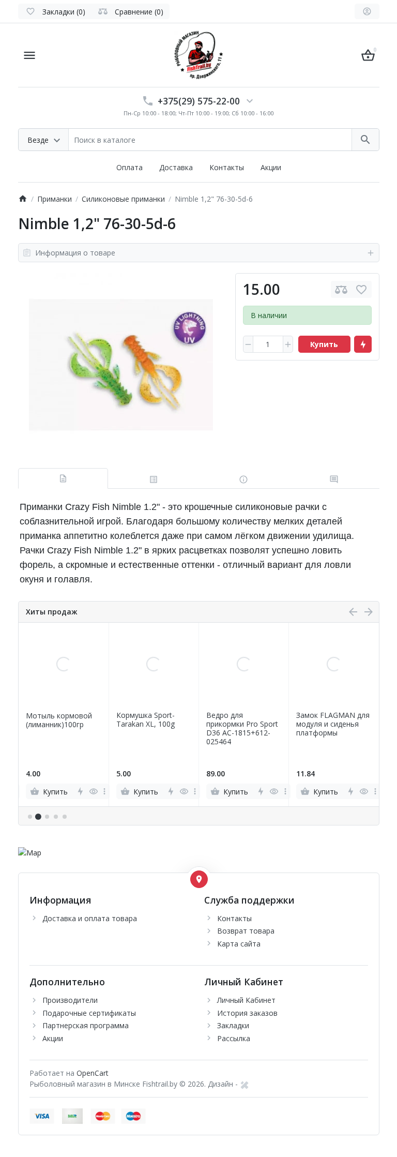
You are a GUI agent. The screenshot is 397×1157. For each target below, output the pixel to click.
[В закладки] (361, 289)
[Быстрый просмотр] (93, 791)
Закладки (233, 1025)
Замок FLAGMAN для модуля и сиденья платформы (333, 724)
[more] (104, 791)
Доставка (176, 167)
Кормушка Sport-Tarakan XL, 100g (145, 720)
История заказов (247, 1013)
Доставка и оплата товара (89, 918)
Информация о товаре (75, 253)
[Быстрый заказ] (363, 344)
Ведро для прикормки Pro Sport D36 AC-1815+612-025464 (242, 728)
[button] (38, 817)
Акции (271, 167)
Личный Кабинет (246, 1000)
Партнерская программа (85, 1025)
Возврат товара (245, 931)
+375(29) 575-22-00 (199, 101)
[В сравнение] (341, 289)
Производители (70, 1000)
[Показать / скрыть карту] (199, 879)
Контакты (226, 167)
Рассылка (233, 1038)
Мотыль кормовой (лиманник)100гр (59, 720)
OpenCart (93, 1073)
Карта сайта (239, 944)
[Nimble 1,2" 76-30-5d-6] (121, 365)
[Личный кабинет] (367, 11)
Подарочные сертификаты (89, 1013)
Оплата (129, 167)
